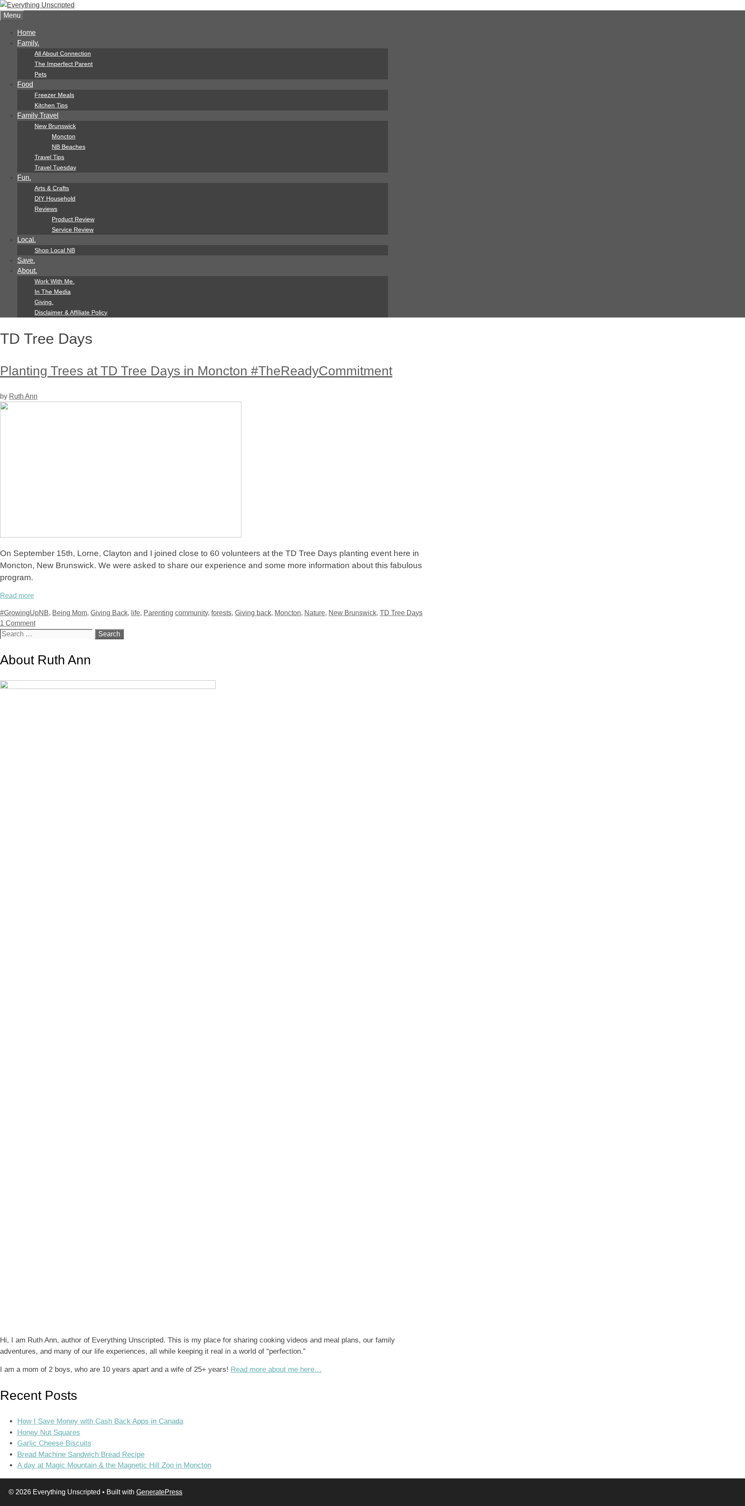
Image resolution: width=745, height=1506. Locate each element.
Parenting (158, 612)
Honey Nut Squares (48, 1432)
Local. (26, 239)
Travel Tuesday (55, 167)
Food (25, 84)
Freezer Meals (54, 94)
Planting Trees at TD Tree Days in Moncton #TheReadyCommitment (196, 371)
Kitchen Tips (51, 105)
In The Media (52, 291)
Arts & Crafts (51, 188)
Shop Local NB (54, 250)
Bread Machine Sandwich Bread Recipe (80, 1454)
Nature (314, 612)
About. (27, 270)
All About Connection (62, 53)
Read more (17, 595)
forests (221, 612)
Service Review (73, 229)
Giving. (43, 302)
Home (26, 32)
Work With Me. (54, 281)
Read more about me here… (276, 1369)
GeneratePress (159, 1492)
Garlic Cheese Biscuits (54, 1443)
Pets (40, 74)
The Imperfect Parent (63, 63)
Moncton (63, 136)
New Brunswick (55, 126)
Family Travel (38, 115)
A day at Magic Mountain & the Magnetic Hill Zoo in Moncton (114, 1465)
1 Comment (17, 623)
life (135, 612)
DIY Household (54, 198)
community (191, 612)
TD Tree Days (401, 612)
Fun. (24, 177)
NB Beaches (68, 146)
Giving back (253, 612)
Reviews (45, 208)
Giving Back (109, 612)
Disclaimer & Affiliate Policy (70, 312)
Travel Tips (49, 157)
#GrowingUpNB (24, 612)
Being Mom (69, 612)
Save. (26, 260)
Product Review (73, 219)
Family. (28, 43)
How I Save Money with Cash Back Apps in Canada (100, 1421)
